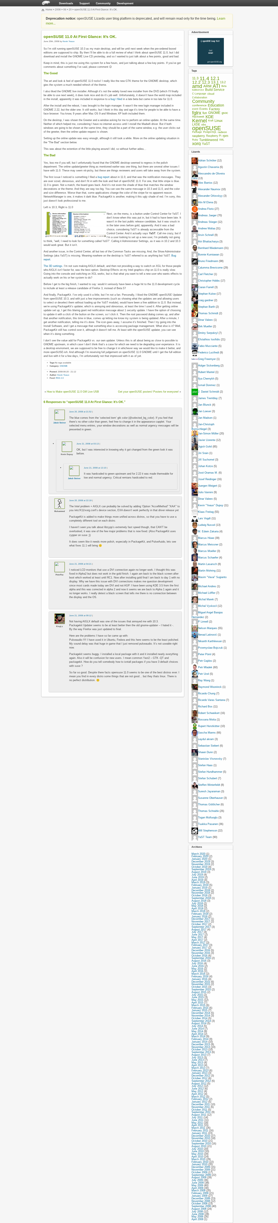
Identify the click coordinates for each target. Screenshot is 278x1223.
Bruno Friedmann (208, 261)
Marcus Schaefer (208, 557)
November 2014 (201, 1015)
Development (125, 3)
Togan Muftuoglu (208, 817)
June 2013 (198, 1059)
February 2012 (200, 1099)
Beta (224, 86)
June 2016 (198, 966)
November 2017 (201, 921)
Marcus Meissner (208, 544)
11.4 (204, 78)
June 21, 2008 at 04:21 (80, 564)
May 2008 (197, 1216)
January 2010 (199, 1164)
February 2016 (200, 976)
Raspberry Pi (213, 136)
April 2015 (197, 1002)
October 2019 (199, 866)
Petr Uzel (203, 673)
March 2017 (198, 942)
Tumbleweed (208, 140)
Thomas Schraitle (208, 810)
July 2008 (197, 1211)
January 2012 (199, 1101)
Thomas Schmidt (208, 313)
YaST (206, 143)
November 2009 (201, 1169)
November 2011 (201, 1107)
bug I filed (116, 99)
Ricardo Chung (206, 693)
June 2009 (198, 1182)
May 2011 (197, 1122)
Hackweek (198, 116)
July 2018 (197, 903)
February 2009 (200, 1193)
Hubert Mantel (206, 372)
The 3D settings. (53, 265)
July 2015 (197, 994)
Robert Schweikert (209, 713)
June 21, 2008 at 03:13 (88, 444)
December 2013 (201, 1044)
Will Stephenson (207, 830)
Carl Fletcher (205, 274)
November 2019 (201, 864)
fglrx (196, 113)
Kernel (199, 120)
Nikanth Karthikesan (210, 641)
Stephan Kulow (207, 293)
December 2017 (201, 918)
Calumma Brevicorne (210, 267)
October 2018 (199, 895)
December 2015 (201, 981)
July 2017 (197, 931)
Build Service (214, 90)
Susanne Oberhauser (210, 797)
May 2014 (197, 1031)
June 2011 (198, 1120)
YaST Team (205, 837)
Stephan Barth (206, 307)
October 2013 (199, 1049)
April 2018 (197, 908)
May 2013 (197, 1062)
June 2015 (198, 997)
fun (204, 113)
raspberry (198, 136)
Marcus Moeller (207, 551)
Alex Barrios (205, 182)
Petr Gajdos (205, 660)
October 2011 (199, 1109)
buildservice (198, 90)
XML (221, 140)
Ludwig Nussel (206, 524)
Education (216, 105)
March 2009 (198, 1190)
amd (197, 86)
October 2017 (199, 924)
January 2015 (199, 1010)
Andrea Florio (206, 209)
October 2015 (199, 986)
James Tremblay (208, 398)
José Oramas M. (208, 472)
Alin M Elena (205, 202)
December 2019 (201, 861)
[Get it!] (210, 39)
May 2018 (197, 905)
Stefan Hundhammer (210, 771)
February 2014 (200, 1039)
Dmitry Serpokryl (208, 333)
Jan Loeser (204, 411)
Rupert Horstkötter (209, 726)
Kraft (210, 120)
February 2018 (200, 913)
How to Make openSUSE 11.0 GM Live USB (73, 391)
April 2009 (197, 1188)
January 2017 (199, 947)
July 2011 (197, 1117)
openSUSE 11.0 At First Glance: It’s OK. (95, 9)
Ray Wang (204, 680)
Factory (214, 109)
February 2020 (200, 856)
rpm (225, 136)
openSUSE (206, 128)
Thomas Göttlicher (209, 804)
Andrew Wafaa (206, 228)
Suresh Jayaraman (209, 791)
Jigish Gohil (205, 446)
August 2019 (199, 871)
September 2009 (201, 1174)
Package (197, 132)
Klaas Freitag (206, 511)
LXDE (196, 124)
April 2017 (197, 939)
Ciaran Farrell (206, 287)
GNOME (64, 366)
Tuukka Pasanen (208, 824)
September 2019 (201, 869)
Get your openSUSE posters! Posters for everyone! (148, 391)
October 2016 (199, 955)
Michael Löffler (206, 592)
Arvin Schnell (206, 235)
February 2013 (200, 1070)
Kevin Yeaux (68, 41)
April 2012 (197, 1093)
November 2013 (201, 1047)
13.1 (215, 82)
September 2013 (201, 1052)
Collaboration (199, 97)
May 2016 (197, 968)
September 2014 (201, 1020)
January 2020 (199, 858)
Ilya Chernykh (206, 378)
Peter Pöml (204, 654)
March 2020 (198, 853)
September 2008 (201, 1206)
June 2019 (198, 877)
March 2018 (198, 911)
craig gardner (205, 300)
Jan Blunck (204, 404)
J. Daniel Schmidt (208, 391)
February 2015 (200, 1007)
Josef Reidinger (207, 479)
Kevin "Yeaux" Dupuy (210, 505)
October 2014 (199, 1018)
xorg (196, 143)
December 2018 (201, 890)
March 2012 (198, 1096)
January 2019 (199, 887)
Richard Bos (205, 706)
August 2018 (199, 900)
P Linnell (203, 621)
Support (84, 3)
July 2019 (197, 874)
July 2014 (197, 1026)
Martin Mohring (207, 570)
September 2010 (201, 1143)
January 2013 (199, 1072)
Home (49, 9)
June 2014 (198, 1028)
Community (103, 3)
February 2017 (200, 945)
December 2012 (201, 1075)
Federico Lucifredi (208, 352)
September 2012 (201, 1080)
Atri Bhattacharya (208, 241)
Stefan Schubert (207, 778)
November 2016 (201, 952)
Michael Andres (207, 586)
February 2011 (200, 1130)
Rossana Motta (207, 719)
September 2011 (201, 1112)
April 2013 (197, 1065)
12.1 (215, 78)
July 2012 (197, 1086)
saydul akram (206, 739)
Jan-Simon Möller (208, 433)
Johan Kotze (205, 466)
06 (64, 9)
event (195, 109)
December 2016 (201, 950)
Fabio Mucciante (208, 346)
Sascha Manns (207, 732)
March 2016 (198, 973)
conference (199, 105)
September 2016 (201, 958)
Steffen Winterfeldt (209, 784)
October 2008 (199, 1203)
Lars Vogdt (204, 518)
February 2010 (200, 1161)
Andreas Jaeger (207, 215)
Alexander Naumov (209, 189)
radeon (222, 132)
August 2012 (199, 1083)
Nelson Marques (207, 628)
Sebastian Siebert (208, 745)
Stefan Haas (205, 765)
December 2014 (201, 1012)
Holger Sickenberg (209, 365)
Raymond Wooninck (210, 686)
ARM (207, 86)
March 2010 (198, 1159)
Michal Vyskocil (207, 605)
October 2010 (199, 1140)
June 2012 (198, 1088)
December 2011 (201, 1104)
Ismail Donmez (207, 385)
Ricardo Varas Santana (211, 699)
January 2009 (199, 1195)
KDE (210, 116)
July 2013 (197, 1057)
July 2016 (197, 963)
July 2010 (197, 1148)
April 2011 (197, 1125)
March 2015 (198, 1005)
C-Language (199, 93)
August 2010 (199, 1146)
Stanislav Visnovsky (210, 758)
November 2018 (201, 892)
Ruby (195, 140)
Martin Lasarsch (207, 564)
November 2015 (201, 984)
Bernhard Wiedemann (210, 248)
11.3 (195, 78)
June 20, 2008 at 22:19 (80, 500)
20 (70, 9)
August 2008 (199, 1208)
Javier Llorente (206, 440)
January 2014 (199, 1041)
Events (203, 109)
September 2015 (201, 989)
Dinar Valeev (205, 320)
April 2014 (197, 1033)
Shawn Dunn (205, 752)
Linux (219, 120)
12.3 (206, 82)
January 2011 (199, 1133)
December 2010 (201, 1135)
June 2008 (198, 1214)
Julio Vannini (205, 492)
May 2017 (197, 937)
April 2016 (197, 971)
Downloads (66, 3)
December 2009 (201, 1167)
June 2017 (198, 934)
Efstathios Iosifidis (209, 339)
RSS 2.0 (60, 378)
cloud (210, 93)
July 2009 (197, 1180)
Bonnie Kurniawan (208, 254)
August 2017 (199, 929)
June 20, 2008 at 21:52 (80, 412)
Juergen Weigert (207, 485)
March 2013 (198, 1067)
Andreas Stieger (207, 222)
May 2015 (197, 999)
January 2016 (199, 979)
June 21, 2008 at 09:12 (80, 615)
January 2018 (199, 916)
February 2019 (200, 885)
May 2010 (197, 1153)
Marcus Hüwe (206, 537)
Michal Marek (206, 599)
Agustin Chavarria (208, 167)
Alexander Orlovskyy (210, 196)
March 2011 (198, 1127)
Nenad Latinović (207, 634)
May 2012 (197, 1091)
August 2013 (199, 1054)
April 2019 (197, 879)
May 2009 (197, 1185)
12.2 (196, 82)
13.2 (223, 82)
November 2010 (201, 1138)
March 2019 (198, 882)
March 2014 (198, 1036)
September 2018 (201, 898)
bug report (103, 177)
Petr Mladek (205, 667)
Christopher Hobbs (209, 280)
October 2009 (199, 1172)
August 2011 (199, 1114)
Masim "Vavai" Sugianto (212, 577)
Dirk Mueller (205, 326)
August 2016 (199, 960)
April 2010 (197, 1156)
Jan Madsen (205, 418)
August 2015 (199, 992)
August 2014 (199, 1023)
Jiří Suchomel (206, 459)
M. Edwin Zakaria (208, 531)
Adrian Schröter (207, 160)
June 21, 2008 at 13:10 (95, 468)
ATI (216, 86)
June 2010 (198, 1151)
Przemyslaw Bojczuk (210, 647)
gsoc (225, 113)
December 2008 (201, 1198)
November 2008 (201, 1201)
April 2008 (197, 1219)
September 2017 (201, 926)
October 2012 (199, 1078)
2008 (58, 9)
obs (203, 124)
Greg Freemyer (207, 359)
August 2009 (199, 1177)
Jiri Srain (203, 453)
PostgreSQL (210, 132)
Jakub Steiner (59, 423)
